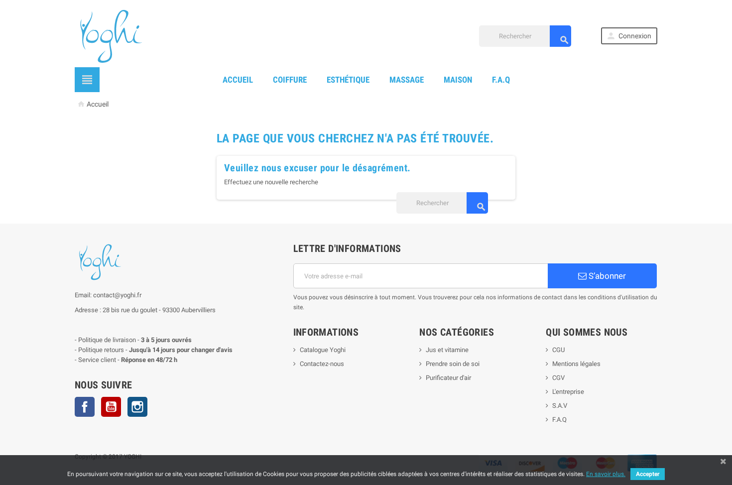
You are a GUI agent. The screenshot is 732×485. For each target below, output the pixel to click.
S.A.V (559, 405)
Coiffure (290, 80)
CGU (558, 350)
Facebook (85, 407)
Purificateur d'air (448, 377)
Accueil (238, 80)
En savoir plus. (605, 474)
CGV (558, 377)
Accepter (647, 474)
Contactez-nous (322, 363)
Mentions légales (576, 363)
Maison (458, 80)
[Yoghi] (110, 35)
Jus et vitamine (447, 350)
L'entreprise (568, 391)
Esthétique (348, 80)
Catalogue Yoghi (323, 350)
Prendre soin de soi (453, 363)
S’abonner (606, 276)
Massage (406, 80)
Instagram (137, 407)
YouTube (111, 407)
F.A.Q (501, 80)
